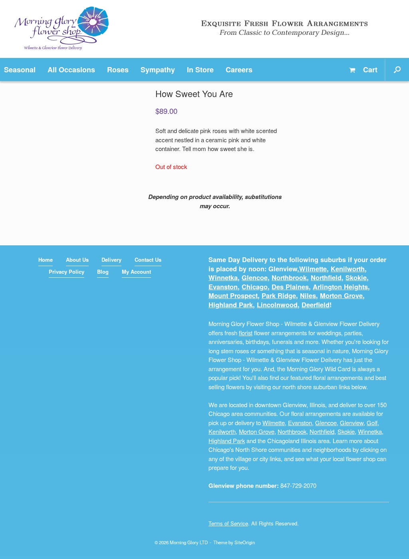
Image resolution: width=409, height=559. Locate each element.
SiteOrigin (244, 542)
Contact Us (148, 259)
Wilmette (313, 268)
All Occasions (71, 69)
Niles (308, 295)
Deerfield (316, 304)
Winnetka (223, 277)
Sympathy (158, 69)
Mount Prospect (233, 295)
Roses (118, 69)
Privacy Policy (66, 271)
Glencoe (255, 277)
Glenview (351, 422)
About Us (77, 259)
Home (45, 259)
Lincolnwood (277, 304)
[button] (397, 69)
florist (245, 332)
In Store (200, 69)
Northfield (326, 277)
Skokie (356, 277)
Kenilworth (348, 268)
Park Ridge (279, 295)
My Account (136, 271)
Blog (103, 271)
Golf (372, 422)
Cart (369, 69)
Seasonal (20, 69)
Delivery (111, 259)
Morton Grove (341, 295)
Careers (239, 69)
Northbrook (289, 277)
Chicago (255, 286)
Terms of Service (228, 523)
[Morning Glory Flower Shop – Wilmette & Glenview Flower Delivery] (61, 29)
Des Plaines (290, 286)
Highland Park (230, 304)
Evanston (223, 286)
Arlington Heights (340, 286)
